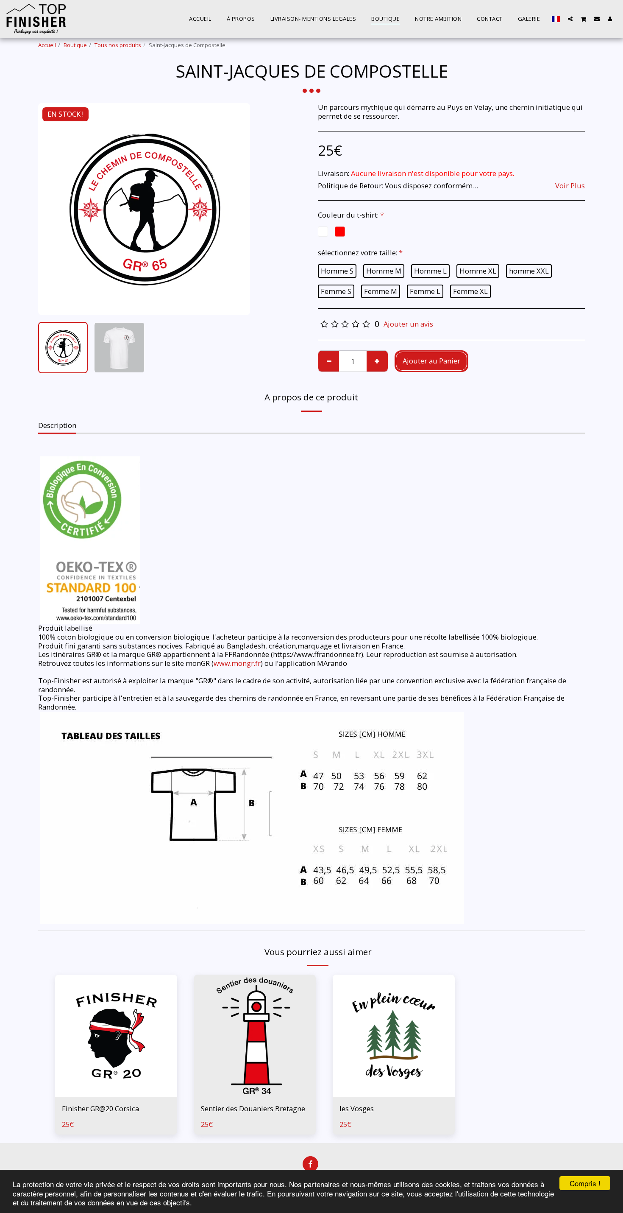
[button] (570, 19)
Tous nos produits (118, 45)
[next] (236, 209)
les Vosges (356, 1108)
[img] (116, 1036)
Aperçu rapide (116, 1075)
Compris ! (585, 1183)
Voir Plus (570, 186)
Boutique (75, 45)
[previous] (51, 209)
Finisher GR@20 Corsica (100, 1108)
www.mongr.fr (237, 663)
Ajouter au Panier (118, 1092)
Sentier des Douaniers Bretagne (253, 1108)
